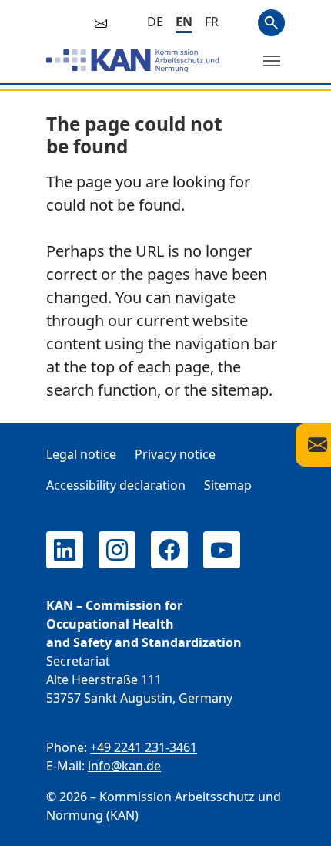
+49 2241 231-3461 (143, 747)
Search (271, 22)
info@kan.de (124, 765)
